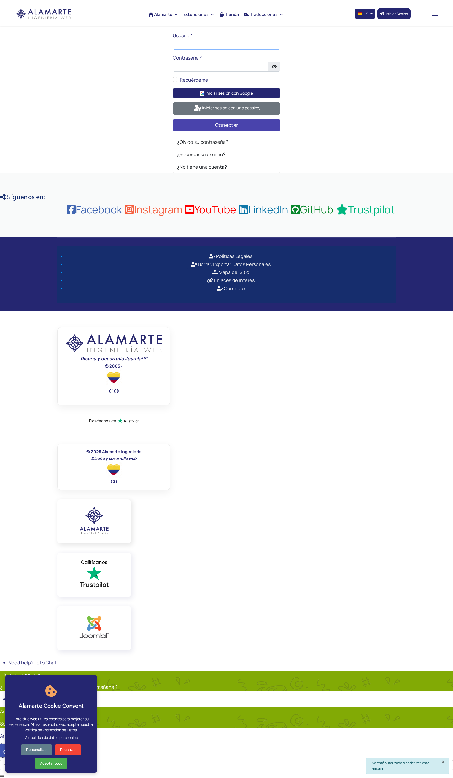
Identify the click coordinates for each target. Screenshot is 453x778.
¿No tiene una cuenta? (202, 167)
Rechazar (68, 749)
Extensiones (196, 14)
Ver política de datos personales (51, 737)
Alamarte (162, 14)
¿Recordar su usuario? (201, 154)
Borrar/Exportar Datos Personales (234, 264)
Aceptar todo (51, 763)
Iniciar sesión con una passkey (230, 108)
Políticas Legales (233, 256)
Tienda (231, 14)
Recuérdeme (194, 80)
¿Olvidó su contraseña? (202, 142)
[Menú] (435, 13)
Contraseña (187, 58)
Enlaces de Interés (234, 280)
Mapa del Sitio (233, 272)
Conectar (226, 125)
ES (366, 13)
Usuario (183, 35)
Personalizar (36, 749)
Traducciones (263, 14)
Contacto (234, 288)
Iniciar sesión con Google (228, 93)
